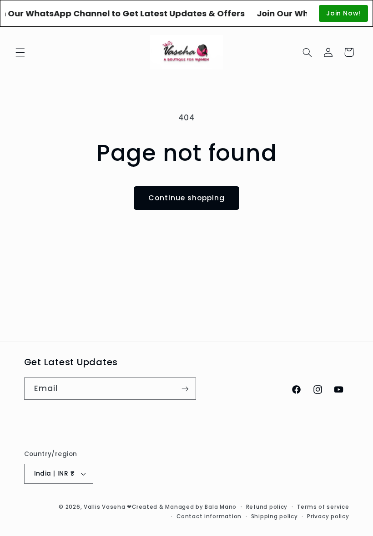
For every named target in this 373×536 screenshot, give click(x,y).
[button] (20, 52)
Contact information (209, 516)
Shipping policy (274, 516)
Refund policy (267, 507)
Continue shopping (186, 198)
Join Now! (343, 13)
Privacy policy (328, 516)
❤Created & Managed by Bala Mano (182, 507)
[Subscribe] (184, 388)
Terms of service (323, 507)
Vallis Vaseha (105, 507)
